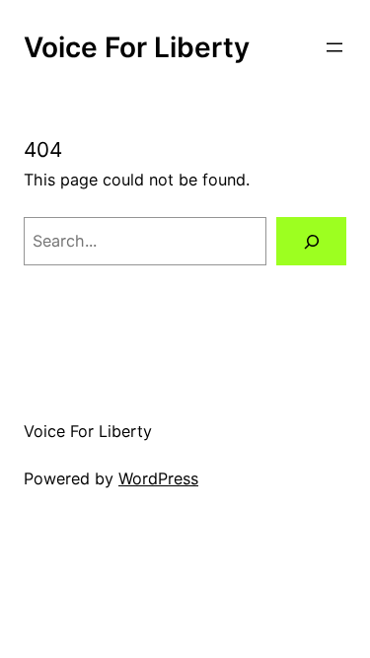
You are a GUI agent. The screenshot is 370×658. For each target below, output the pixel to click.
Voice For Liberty (137, 47)
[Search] (311, 241)
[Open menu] (334, 47)
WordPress (158, 478)
